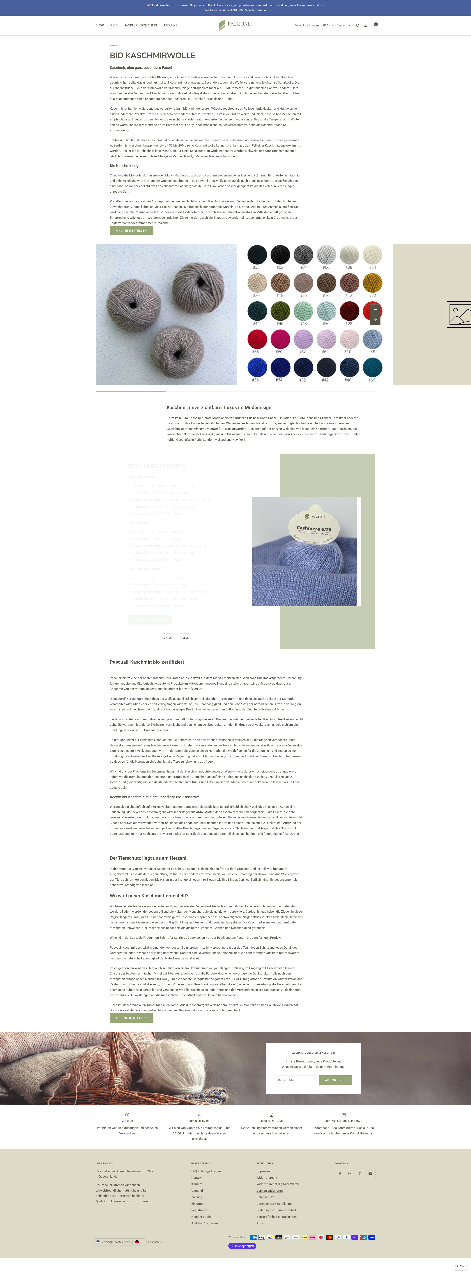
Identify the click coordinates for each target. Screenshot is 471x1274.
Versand (197, 1190)
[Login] (365, 25)
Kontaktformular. (361, 1133)
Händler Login (201, 1217)
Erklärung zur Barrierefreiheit (276, 1210)
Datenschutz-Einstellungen (274, 1204)
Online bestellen (131, 230)
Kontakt (196, 1177)
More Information (256, 10)
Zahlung (196, 1197)
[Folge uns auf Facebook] (340, 1174)
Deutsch (342, 25)
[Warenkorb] (373, 25)
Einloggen (198, 1204)
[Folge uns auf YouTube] (370, 1174)
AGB (259, 1223)
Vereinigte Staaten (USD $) (312, 25)
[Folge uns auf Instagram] (350, 1174)
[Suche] (358, 25)
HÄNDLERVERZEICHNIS (140, 25)
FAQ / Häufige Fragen (206, 1171)
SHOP (100, 25)
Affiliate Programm (204, 1223)
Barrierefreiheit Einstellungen (276, 1217)
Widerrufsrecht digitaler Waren (277, 1184)
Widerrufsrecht (266, 1177)
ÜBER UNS (170, 25)
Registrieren (199, 1210)
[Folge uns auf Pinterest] (360, 1174)
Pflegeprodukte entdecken (159, 589)
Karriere (196, 1184)
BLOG (114, 25)
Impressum (264, 1171)
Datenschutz (265, 1197)
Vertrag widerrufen (269, 1190)
